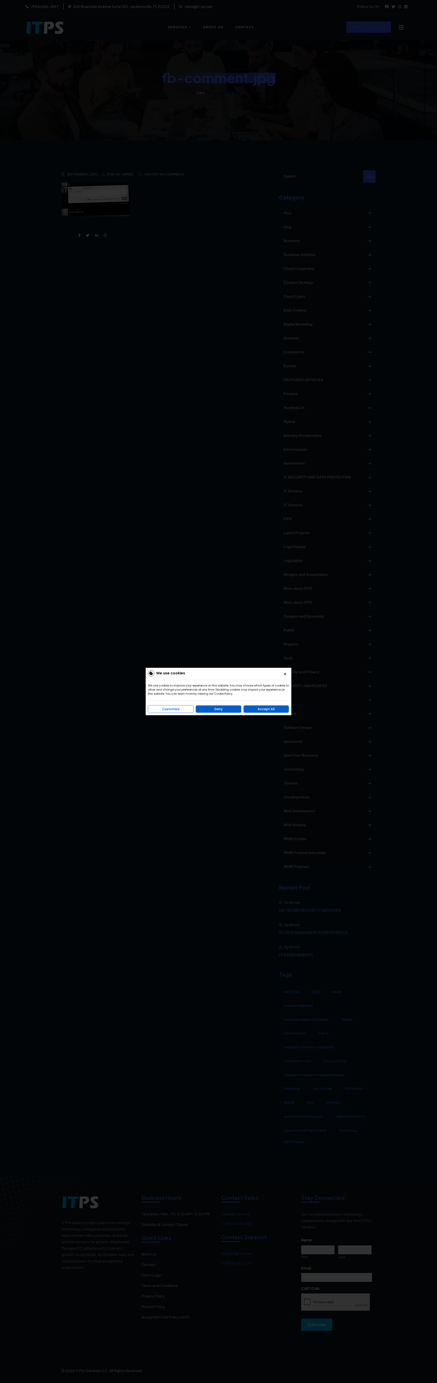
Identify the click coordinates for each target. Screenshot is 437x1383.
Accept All (266, 709)
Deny (218, 709)
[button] (285, 674)
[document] (218, 691)
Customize (171, 709)
